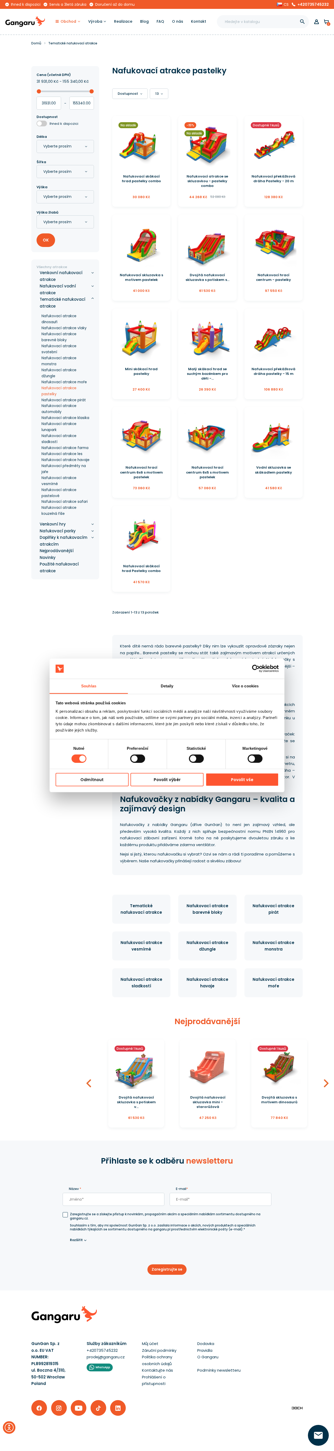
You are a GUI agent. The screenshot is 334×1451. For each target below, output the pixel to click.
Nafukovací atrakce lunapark (58, 426)
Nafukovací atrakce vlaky (64, 328)
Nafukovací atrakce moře (64, 382)
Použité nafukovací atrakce (59, 567)
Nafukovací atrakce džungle (58, 373)
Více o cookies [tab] (245, 686)
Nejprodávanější (57, 550)
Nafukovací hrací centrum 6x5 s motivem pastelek (207, 472)
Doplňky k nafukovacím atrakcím (63, 541)
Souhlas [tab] (88, 686)
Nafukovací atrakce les (61, 453)
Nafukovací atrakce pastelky (58, 391)
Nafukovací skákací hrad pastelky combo (141, 179)
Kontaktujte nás (157, 1370)
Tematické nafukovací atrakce (62, 303)
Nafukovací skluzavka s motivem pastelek (141, 277)
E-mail (182, 1189)
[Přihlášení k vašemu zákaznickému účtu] (316, 22)
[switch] (132, 757)
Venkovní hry (53, 524)
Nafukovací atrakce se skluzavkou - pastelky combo (207, 181)
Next (326, 1083)
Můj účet (150, 1343)
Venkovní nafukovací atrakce (61, 276)
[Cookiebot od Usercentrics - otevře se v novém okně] (256, 669)
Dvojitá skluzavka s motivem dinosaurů (279, 1100)
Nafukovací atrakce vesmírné (58, 480)
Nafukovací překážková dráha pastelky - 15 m (273, 371)
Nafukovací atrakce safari (64, 501)
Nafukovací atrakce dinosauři (58, 319)
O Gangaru (207, 1357)
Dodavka (205, 1343)
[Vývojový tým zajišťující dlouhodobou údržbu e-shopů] (297, 1408)
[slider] (39, 91)
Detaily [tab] (167, 686)
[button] (283, 4)
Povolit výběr (167, 779)
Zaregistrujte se (167, 1269)
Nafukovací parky (58, 531)
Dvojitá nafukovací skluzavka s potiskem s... (207, 277)
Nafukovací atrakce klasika (65, 417)
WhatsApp (103, 1367)
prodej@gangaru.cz (106, 1357)
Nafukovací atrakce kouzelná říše (58, 510)
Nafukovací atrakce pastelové (58, 492)
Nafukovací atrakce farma (64, 447)
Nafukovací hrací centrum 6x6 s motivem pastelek (141, 472)
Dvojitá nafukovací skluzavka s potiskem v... (136, 1102)
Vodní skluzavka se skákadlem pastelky (273, 470)
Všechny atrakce (52, 266)
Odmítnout (92, 779)
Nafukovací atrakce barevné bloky (58, 337)
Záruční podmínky (159, 1350)
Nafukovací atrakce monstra (58, 361)
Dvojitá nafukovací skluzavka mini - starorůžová (207, 1102)
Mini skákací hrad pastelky (141, 371)
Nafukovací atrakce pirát (63, 400)
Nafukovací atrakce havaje (65, 459)
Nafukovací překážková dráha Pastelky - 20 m (273, 179)
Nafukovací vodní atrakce (58, 289)
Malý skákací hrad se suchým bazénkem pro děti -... (207, 374)
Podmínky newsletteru (219, 1370)
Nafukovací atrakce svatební (58, 349)
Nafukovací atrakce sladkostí (58, 438)
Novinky (48, 557)
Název (75, 1189)
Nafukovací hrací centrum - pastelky (273, 277)
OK (46, 240)
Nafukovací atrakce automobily (58, 408)
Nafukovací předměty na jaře (63, 468)
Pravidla (204, 1350)
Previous (88, 1083)
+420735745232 (313, 4)
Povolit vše (242, 779)
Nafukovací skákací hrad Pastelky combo (141, 568)
